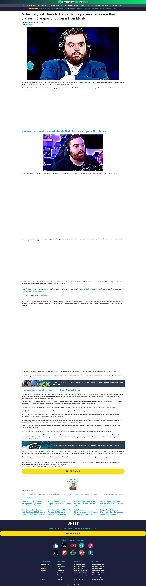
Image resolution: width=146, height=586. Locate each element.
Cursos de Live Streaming (80, 574)
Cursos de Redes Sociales (80, 570)
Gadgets (70, 5)
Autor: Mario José (27, 491)
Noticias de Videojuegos (98, 574)
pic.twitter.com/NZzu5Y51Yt (34, 291)
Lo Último (27, 5)
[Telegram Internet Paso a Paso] (82, 545)
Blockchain (81, 5)
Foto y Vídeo (46, 8)
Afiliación (43, 570)
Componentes (95, 8)
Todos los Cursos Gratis (80, 564)
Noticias (73, 479)
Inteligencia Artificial (55, 5)
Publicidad (43, 568)
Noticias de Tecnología (98, 566)
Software (75, 5)
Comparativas (60, 572)
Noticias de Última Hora (98, 564)
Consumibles (108, 8)
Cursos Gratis (108, 5)
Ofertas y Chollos (61, 577)
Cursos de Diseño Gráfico (80, 572)
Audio (40, 8)
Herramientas (118, 5)
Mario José (29, 24)
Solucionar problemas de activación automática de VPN (84, 503)
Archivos (59, 579)
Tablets (102, 8)
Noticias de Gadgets (97, 577)
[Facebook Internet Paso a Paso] (55, 545)
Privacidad (43, 574)
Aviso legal (43, 577)
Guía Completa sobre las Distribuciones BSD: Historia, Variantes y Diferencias (86, 512)
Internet (39, 5)
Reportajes (102, 5)
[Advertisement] (73, 103)
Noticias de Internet (73, 481)
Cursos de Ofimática (79, 577)
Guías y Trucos (61, 566)
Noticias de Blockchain (98, 572)
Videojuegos (64, 5)
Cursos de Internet (78, 568)
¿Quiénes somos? (45, 564)
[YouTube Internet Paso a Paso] (73, 545)
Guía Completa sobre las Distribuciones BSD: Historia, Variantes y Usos (112, 503)
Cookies (43, 579)
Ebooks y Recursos (78, 579)
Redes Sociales (45, 5)
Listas (58, 568)
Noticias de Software (97, 579)
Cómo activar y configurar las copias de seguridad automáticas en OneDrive (32, 503)
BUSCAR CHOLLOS (33, 8)
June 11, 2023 (44, 296)
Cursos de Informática (79, 566)
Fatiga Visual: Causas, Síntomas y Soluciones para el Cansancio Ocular (111, 512)
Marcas (59, 564)
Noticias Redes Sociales (98, 570)
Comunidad (44, 566)
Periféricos (87, 8)
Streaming (96, 5)
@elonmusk (90, 289)
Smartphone (54, 8)
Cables (114, 8)
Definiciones (60, 570)
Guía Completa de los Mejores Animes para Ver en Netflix (59, 503)
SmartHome (72, 8)
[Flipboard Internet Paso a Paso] (64, 553)
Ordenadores (80, 8)
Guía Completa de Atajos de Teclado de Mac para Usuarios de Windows (59, 512)
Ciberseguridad (89, 5)
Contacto (43, 572)
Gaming (66, 8)
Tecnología (33, 5)
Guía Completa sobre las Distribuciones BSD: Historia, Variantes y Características (33, 512)
